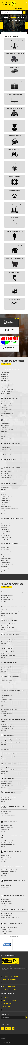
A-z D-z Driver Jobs (6, 901)
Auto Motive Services (6, 393)
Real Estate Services (6, 451)
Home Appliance (5, 423)
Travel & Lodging (7, 1006)
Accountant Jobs (5, 597)
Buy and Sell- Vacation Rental (13, 468)
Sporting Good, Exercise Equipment (9, 508)
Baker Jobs (4, 711)
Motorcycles (4, 387)
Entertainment (4, 556)
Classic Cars (4, 378)
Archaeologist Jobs (6, 666)
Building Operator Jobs (6, 799)
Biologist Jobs (4, 859)
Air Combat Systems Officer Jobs (9, 869)
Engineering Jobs (9, 648)
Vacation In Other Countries (7, 479)
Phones (3, 411)
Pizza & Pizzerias (9, 330)
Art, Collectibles (5, 487)
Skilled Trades (4, 566)
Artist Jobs (4, 609)
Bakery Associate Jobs (7, 641)
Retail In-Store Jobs (10, 822)
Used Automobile (5, 372)
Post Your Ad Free (6, 363)
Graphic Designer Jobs (7, 915)
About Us (8, 1040)
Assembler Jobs (5, 767)
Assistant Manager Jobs (7, 825)
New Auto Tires (5, 385)
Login (15, 8)
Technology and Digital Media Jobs (15, 910)
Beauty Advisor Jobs (6, 829)
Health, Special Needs (6, 496)
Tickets (3, 510)
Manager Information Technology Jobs (10, 917)
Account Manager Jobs (7, 595)
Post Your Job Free (6, 586)
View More (3, 601)
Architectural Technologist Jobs (8, 655)
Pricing (14, 1040)
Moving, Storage (5, 549)
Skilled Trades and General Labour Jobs (13, 880)
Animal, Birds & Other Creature (8, 463)
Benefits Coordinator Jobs (7, 724)
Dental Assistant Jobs (6, 699)
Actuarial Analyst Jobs (6, 740)
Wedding (3, 570)
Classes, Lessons (5, 531)
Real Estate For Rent (6, 449)
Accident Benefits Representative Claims (10, 739)
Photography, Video (6, 558)
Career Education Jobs (6, 929)
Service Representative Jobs (8, 627)
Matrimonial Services (6, 522)
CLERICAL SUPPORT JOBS (11, 620)
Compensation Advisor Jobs (8, 726)
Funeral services (5, 524)
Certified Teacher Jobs (6, 931)
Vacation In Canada (6, 471)
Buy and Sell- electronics (12, 398)
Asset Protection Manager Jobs (8, 871)
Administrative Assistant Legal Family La (10, 753)
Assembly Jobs (5, 771)
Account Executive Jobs (7, 840)
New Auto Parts (5, 382)
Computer (4, 407)
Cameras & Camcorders (7, 403)
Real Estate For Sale (6, 447)
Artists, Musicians (5, 525)
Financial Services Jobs (11, 676)
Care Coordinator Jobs (6, 695)
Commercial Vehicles (6, 391)
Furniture (3, 504)
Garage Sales (4, 431)
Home (3, 1040)
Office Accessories (6, 438)
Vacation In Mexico (6, 477)
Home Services (5, 453)
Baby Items (4, 489)
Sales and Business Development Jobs (12, 836)
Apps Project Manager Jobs (8, 815)
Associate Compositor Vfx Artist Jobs (10, 611)
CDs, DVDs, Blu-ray (6, 405)
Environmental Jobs (10, 662)
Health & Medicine (8, 1010)
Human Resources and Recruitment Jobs (13, 720)
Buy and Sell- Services (11, 543)
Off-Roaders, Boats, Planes (8, 389)
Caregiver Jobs (5, 697)
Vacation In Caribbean (6, 475)
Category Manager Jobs (7, 785)
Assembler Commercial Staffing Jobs (10, 769)
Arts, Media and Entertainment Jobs (15, 606)
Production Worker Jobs (7, 889)
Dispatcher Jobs (5, 873)
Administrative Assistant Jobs (8, 640)
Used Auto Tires (5, 384)
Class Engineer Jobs (6, 668)
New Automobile (5, 376)
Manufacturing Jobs (10, 764)
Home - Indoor (5, 425)
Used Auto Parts (5, 380)
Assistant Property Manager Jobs (9, 709)
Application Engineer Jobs (7, 651)
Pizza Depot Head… (9, 329)
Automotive (6, 997)
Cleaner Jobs (4, 669)
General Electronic (5, 402)
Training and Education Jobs (13, 924)
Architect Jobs (5, 653)
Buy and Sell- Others (10, 483)
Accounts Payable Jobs (7, 684)
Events (3, 533)
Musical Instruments (6, 506)
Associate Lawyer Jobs (7, 755)
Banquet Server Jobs (6, 713)
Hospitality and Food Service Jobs (14, 706)
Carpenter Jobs (5, 887)
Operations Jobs (9, 792)
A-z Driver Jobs (5, 899)
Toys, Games (4, 502)
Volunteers (4, 527)
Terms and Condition (7, 1042)
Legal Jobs (7, 749)
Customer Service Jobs (11, 634)
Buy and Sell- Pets (10, 459)
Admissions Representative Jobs (9, 927)
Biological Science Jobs (7, 857)
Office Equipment (5, 437)
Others (3, 415)
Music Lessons (5, 553)
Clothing (3, 495)
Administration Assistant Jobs (8, 623)
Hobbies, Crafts (5, 498)
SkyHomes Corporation (9, 347)
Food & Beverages (8, 1003)
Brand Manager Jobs (6, 783)
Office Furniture (5, 435)
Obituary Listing (5, 539)
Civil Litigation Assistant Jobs (8, 756)
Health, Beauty (5, 568)
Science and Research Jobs (12, 851)
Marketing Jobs (9, 778)
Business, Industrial (6, 493)
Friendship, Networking (6, 537)
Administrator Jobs (6, 795)
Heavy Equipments (6, 374)
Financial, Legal (5, 560)
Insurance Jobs (9, 735)
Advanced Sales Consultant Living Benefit (11, 742)
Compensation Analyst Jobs (8, 728)
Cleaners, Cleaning (6, 551)
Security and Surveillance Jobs (14, 866)
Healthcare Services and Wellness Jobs (13, 691)
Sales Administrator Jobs (7, 625)
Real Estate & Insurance (9, 1000)
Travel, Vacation (5, 554)
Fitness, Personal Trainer (7, 564)
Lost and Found (5, 529)
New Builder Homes (6, 454)
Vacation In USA (5, 473)
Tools (3, 512)
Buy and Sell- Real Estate (12, 443)
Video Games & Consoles (7, 413)
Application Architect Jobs (7, 913)
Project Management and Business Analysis (12, 807)
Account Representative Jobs (8, 844)
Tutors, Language (5, 562)
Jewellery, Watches (6, 500)
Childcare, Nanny (5, 547)
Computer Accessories (7, 409)
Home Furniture (5, 433)
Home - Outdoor (5, 427)
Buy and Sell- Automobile (12, 369)
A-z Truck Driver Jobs (6, 903)
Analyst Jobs (4, 813)
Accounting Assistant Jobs (7, 599)
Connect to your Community (13, 518)
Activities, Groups (5, 535)
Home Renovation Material (7, 429)
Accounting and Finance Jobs (13, 592)
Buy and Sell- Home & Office (12, 420)
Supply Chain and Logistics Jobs (14, 895)
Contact (19, 1040)
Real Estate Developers (9, 348)
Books (3, 491)
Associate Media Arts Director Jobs (9, 613)
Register (21, 8)
